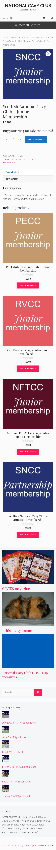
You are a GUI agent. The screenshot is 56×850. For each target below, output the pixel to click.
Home (6, 37)
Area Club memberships (22, 37)
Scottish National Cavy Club (23, 159)
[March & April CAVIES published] (5, 760)
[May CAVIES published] (5, 745)
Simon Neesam (47, 845)
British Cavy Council (18, 630)
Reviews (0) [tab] (11, 178)
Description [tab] (12, 172)
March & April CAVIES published (19, 766)
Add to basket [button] (28, 285)
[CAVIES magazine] (28, 582)
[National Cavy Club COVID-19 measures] (28, 666)
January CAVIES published (16, 796)
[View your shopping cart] (44, 18)
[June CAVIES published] (5, 731)
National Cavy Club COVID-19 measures (25, 674)
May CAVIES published (14, 752)
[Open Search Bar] (52, 18)
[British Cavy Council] (28, 624)
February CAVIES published (16, 781)
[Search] (38, 692)
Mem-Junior (12, 162)
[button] (48, 53)
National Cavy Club (28, 5)
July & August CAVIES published (19, 722)
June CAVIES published (14, 737)
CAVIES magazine (16, 588)
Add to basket (36, 139)
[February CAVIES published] (5, 775)
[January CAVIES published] (5, 789)
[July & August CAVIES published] (5, 716)
